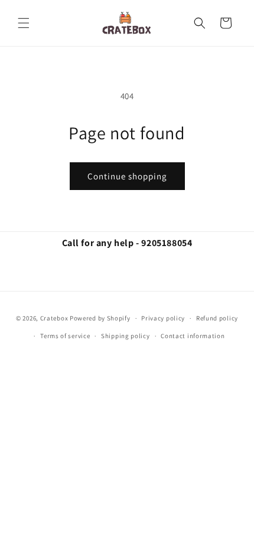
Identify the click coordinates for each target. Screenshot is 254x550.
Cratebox (54, 318)
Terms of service (65, 336)
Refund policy (217, 318)
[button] (24, 23)
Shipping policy (125, 336)
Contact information (192, 336)
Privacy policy (163, 318)
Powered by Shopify (100, 318)
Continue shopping (127, 176)
